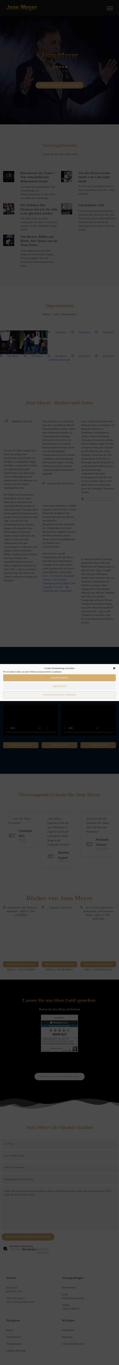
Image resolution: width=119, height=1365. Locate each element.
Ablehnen (59, 686)
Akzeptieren (59, 677)
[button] (114, 668)
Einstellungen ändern (59, 695)
